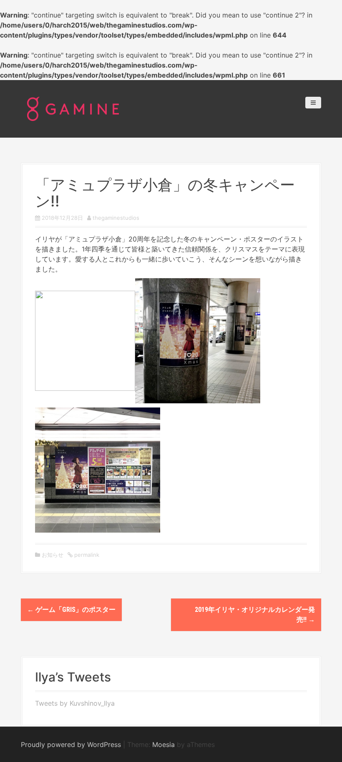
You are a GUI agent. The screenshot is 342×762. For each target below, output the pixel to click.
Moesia (163, 744)
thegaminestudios (116, 217)
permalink (86, 554)
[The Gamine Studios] (73, 108)
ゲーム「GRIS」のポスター (71, 610)
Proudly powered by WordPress (71, 744)
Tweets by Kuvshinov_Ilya (75, 703)
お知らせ (52, 554)
